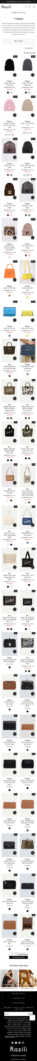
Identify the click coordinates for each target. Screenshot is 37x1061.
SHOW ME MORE (18, 957)
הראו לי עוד (18, 41)
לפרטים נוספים (10, 1036)
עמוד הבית (22, 12)
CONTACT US (19, 998)
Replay (27, 81)
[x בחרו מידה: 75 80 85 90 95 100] (9, 230)
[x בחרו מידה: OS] (27, 351)
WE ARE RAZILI (19, 993)
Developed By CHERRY (18, 1055)
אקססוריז (14, 12)
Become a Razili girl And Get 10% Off (19, 1008)
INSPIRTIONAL (19, 1003)
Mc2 (9, 364)
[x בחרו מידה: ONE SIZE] (27, 67)
